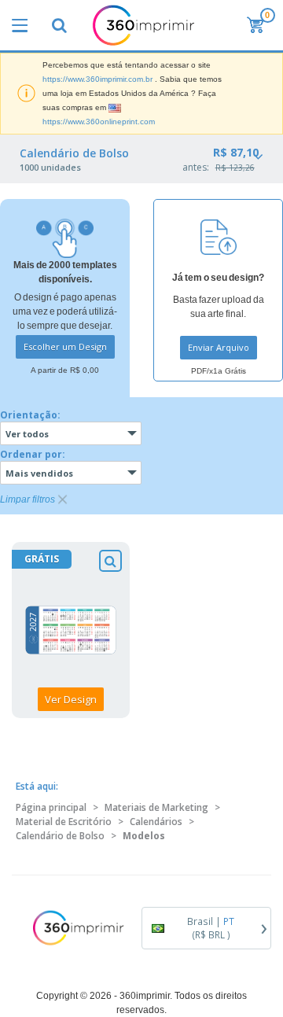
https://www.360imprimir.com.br (97, 79)
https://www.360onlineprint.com (98, 121)
